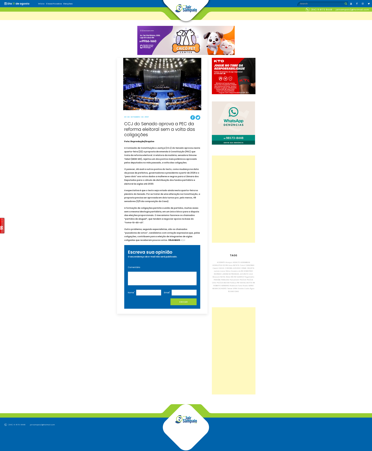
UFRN (235, 288)
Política (233, 283)
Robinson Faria (236, 285)
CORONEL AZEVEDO (233, 268)
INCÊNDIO (218, 274)
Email (167, 292)
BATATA (236, 265)
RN (254, 283)
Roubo (245, 285)
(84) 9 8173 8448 (321, 9)
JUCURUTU (244, 274)
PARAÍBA (217, 280)
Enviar (183, 302)
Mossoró (216, 277)
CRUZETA (250, 268)
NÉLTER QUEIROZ (237, 277)
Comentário (134, 267)
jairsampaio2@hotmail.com (352, 9)
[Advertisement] (233, 199)
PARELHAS (225, 280)
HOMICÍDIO (248, 271)
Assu (230, 265)
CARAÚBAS (249, 265)
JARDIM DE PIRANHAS (230, 274)
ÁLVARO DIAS (233, 291)
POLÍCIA (243, 280)
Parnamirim (234, 280)
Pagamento (249, 277)
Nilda (228, 277)
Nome (131, 292)
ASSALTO (236, 262)
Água (252, 288)
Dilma (228, 271)
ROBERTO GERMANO (221, 285)
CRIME (243, 268)
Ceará (215, 268)
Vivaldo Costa (243, 288)
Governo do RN (237, 271)
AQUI (182, 240)
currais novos (219, 271)
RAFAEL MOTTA (246, 283)
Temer (229, 288)
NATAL (222, 277)
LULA (251, 274)
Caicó (242, 265)
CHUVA (221, 268)
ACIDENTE (221, 262)
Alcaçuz (228, 262)
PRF (238, 283)
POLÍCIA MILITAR (223, 283)
